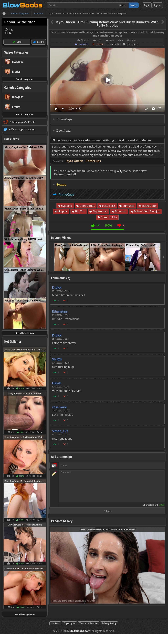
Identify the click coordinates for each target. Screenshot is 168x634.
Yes (11, 29)
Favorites (83, 44)
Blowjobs (85, 40)
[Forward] (163, 257)
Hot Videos (11, 139)
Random (115, 44)
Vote (19, 42)
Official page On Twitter (22, 129)
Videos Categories (16, 52)
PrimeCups (66, 194)
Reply (160, 286)
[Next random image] (162, 565)
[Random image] (44, 369)
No (10, 33)
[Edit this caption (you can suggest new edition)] (163, 32)
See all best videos (24, 333)
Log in (147, 5)
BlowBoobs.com (79, 631)
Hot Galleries (12, 341)
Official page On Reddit (22, 122)
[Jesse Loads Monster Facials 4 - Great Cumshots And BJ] (107, 565)
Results (40, 42)
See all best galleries (24, 614)
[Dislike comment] (64, 300)
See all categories (24, 79)
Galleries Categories (17, 87)
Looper (99, 44)
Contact (55, 623)
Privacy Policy (109, 623)
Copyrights (69, 623)
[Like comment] (54, 300)
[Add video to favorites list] (87, 267)
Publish (107, 511)
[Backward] (51, 257)
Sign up (157, 5)
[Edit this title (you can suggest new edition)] (158, 22)
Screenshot (132, 44)
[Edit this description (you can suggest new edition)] (161, 140)
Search (133, 5)
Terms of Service (88, 623)
